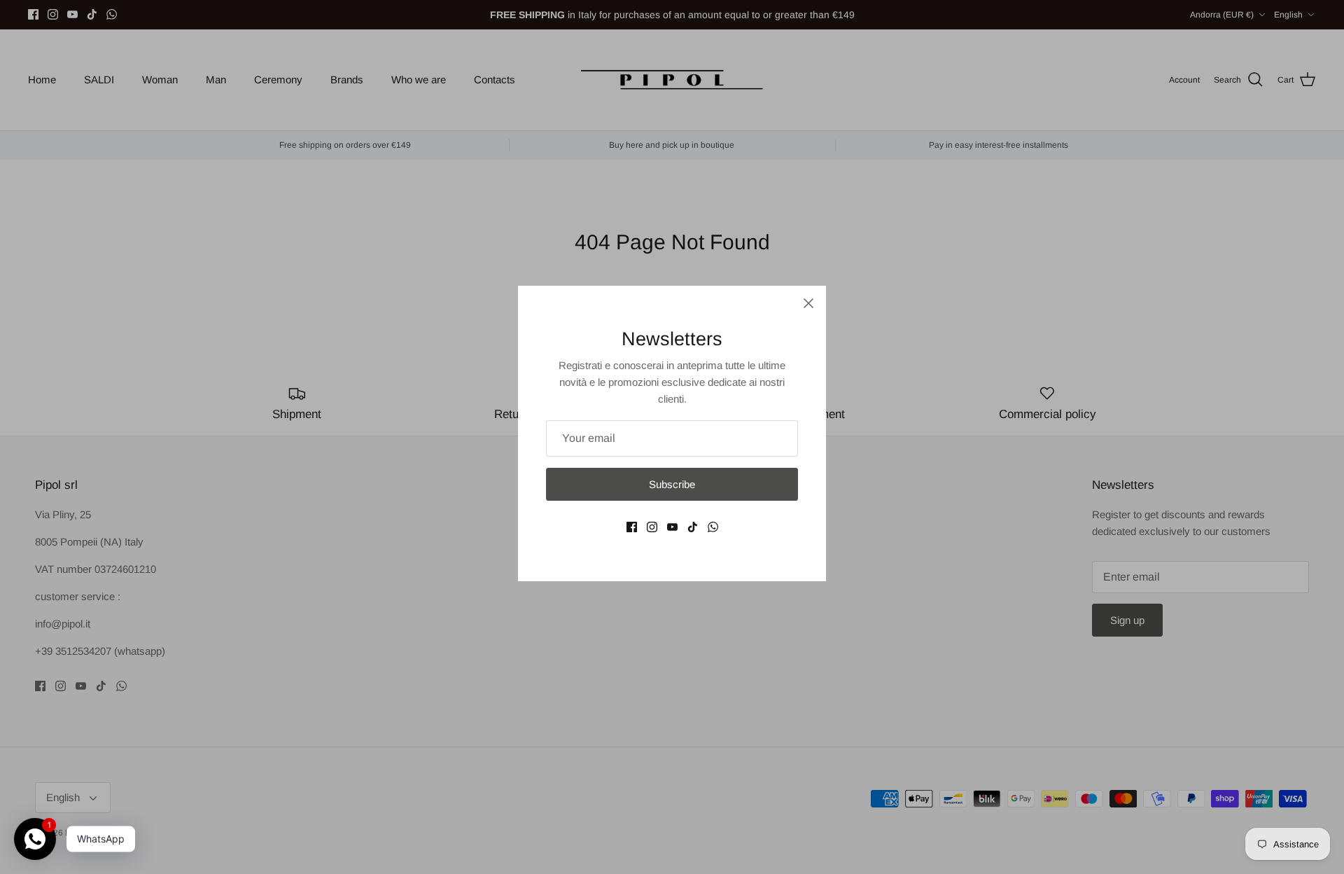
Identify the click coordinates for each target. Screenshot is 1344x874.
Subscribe (672, 484)
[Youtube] (672, 527)
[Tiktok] (692, 527)
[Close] (808, 303)
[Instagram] (652, 527)
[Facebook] (631, 527)
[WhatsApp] (713, 527)
